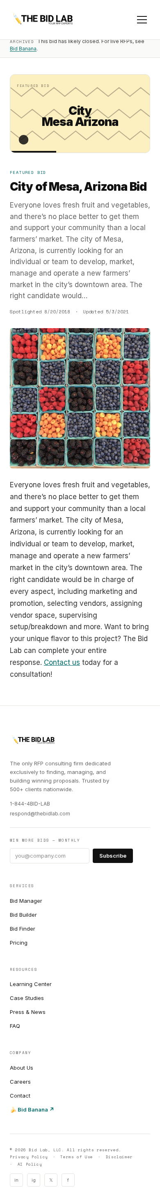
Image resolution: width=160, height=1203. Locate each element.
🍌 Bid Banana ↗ (32, 1109)
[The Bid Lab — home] (42, 19)
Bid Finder (22, 928)
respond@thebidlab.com (40, 813)
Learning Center (31, 984)
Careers (20, 1081)
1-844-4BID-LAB (30, 804)
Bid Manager (26, 900)
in (16, 1180)
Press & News (28, 1012)
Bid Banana (23, 49)
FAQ (15, 1026)
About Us (21, 1067)
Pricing (18, 942)
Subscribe (112, 855)
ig (34, 1180)
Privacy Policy (29, 1157)
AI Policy (30, 1164)
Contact (20, 1095)
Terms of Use (76, 1157)
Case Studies (27, 998)
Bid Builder (23, 914)
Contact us (62, 662)
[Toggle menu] (142, 20)
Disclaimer (119, 1157)
